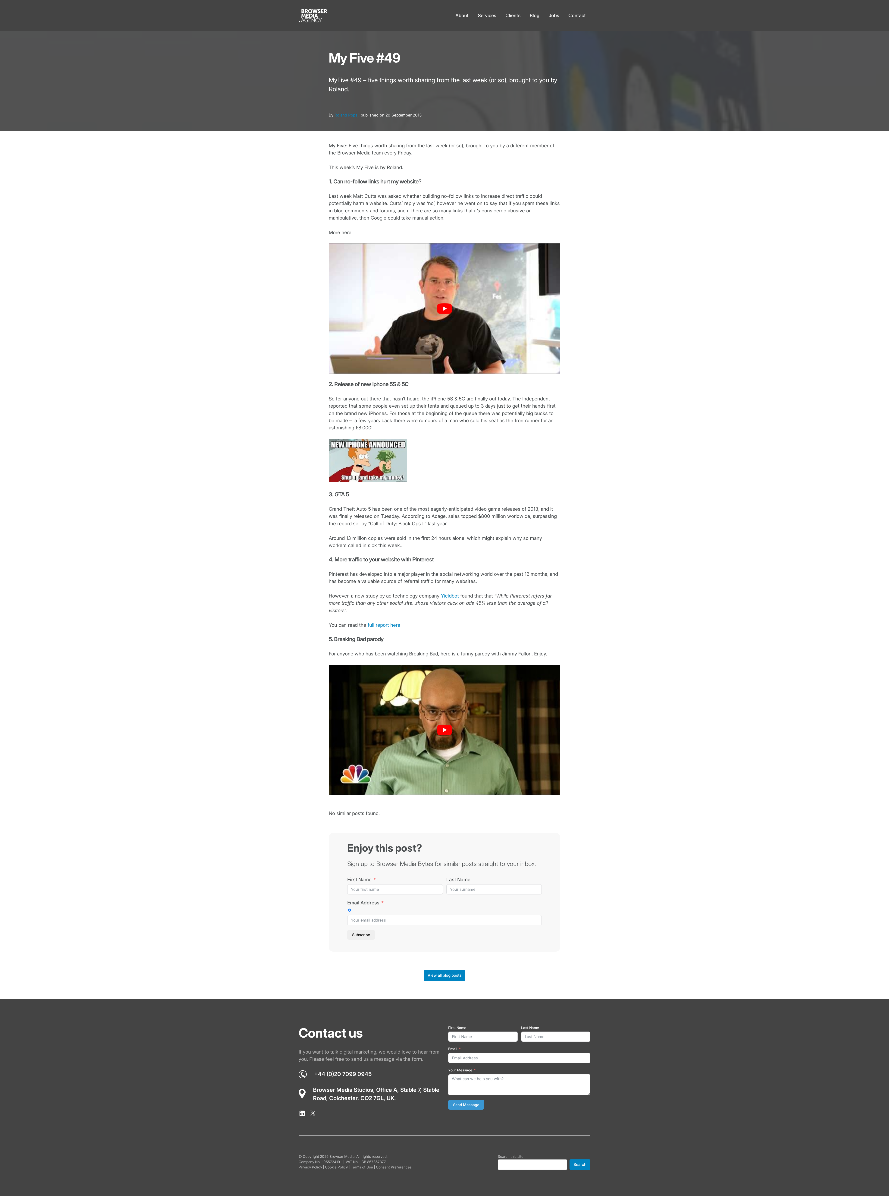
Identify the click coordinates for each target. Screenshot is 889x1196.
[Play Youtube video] (444, 308)
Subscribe (361, 934)
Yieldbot (450, 596)
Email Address (363, 903)
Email (452, 1049)
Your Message (460, 1070)
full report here (384, 625)
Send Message (466, 1104)
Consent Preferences (394, 1167)
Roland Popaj (346, 115)
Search (579, 1164)
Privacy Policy (310, 1167)
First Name (359, 879)
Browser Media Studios (343, 1089)
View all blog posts (445, 975)
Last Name (458, 879)
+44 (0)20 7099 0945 (343, 1074)
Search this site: (511, 1156)
